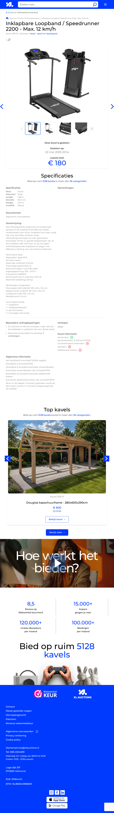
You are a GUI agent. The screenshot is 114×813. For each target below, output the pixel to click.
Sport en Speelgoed (47, 33)
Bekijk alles (55, 532)
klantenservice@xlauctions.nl (22, 747)
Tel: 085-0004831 (15, 752)
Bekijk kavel (55, 519)
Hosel (33, 33)
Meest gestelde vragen (19, 711)
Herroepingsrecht (16, 715)
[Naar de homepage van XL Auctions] (9, 4)
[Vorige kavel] (1, 106)
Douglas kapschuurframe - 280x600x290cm (57, 502)
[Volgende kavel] (112, 106)
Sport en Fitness (16, 18)
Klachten (11, 719)
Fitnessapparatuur (32, 18)
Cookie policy (13, 739)
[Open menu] (105, 4)
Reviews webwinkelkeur (19, 723)
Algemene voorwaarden (18, 216)
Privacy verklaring (16, 735)
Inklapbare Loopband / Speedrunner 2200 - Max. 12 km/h (64, 18)
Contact (10, 706)
